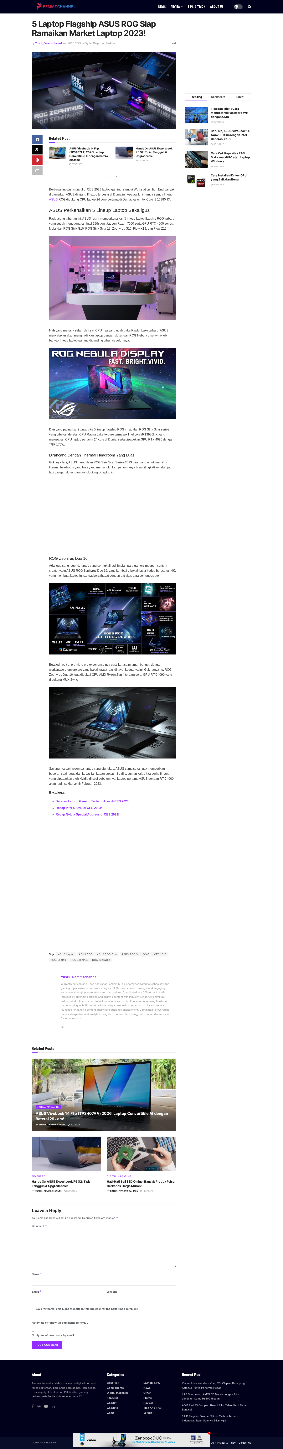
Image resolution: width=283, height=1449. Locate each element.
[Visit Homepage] (55, 7)
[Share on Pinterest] (37, 160)
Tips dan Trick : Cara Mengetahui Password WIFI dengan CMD (230, 113)
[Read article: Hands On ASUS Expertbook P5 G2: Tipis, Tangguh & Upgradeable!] (124, 153)
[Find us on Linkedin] (53, 1406)
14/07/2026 (147, 1191)
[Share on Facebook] (37, 139)
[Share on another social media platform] (37, 170)
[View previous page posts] (109, 176)
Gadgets (112, 1407)
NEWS (162, 6)
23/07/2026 (142, 160)
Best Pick (113, 1382)
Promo (147, 1397)
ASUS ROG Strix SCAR (136, 954)
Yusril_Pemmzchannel (48, 43)
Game (110, 1412)
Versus (147, 1412)
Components (115, 1387)
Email (37, 1291)
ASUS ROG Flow (107, 954)
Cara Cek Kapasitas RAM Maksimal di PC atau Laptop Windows (230, 157)
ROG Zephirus (79, 960)
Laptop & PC (151, 1382)
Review (148, 1402)
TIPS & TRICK (196, 6)
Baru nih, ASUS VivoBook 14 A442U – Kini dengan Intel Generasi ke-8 (230, 135)
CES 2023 (160, 954)
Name (37, 1274)
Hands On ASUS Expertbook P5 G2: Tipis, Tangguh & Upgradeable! (154, 152)
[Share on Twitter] (37, 149)
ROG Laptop (58, 960)
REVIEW (175, 6)
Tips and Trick (152, 1407)
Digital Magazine (94, 43)
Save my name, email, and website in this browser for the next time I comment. (87, 1308)
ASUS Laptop (66, 954)
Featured (111, 43)
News (147, 1387)
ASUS (53, 199)
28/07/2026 (76, 164)
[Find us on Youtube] (46, 1406)
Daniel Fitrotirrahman (124, 1191)
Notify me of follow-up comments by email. (60, 1322)
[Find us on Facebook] (33, 1406)
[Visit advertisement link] (112, 885)
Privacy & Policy (226, 1442)
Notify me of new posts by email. (53, 1335)
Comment (39, 1226)
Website (112, 1291)
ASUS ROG (86, 954)
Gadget (111, 1402)
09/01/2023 (74, 43)
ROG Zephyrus (101, 960)
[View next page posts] (116, 176)
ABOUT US (217, 6)
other (147, 1392)
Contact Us (245, 1442)
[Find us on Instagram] (39, 1406)
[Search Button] (249, 7)
